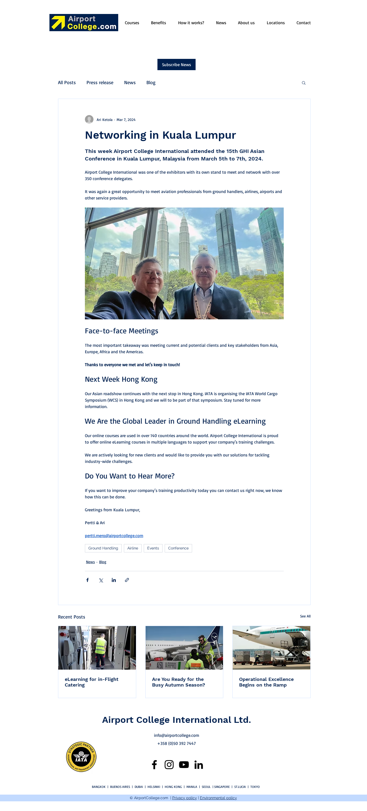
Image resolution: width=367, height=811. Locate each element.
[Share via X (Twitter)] (100, 580)
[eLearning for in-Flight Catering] (97, 648)
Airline (132, 548)
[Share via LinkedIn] (113, 580)
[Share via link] (126, 580)
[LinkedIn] (199, 765)
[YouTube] (184, 765)
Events (153, 548)
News (130, 82)
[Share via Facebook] (87, 580)
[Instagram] (169, 765)
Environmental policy (218, 798)
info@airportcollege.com (176, 735)
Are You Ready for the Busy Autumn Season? (178, 682)
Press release (100, 82)
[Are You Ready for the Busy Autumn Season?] (184, 648)
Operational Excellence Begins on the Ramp (266, 682)
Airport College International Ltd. (176, 719)
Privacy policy (184, 798)
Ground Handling (103, 548)
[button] (303, 82)
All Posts (67, 82)
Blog (151, 82)
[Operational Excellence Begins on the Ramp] (271, 648)
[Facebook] (154, 765)
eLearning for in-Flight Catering (91, 682)
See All (305, 616)
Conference (178, 548)
